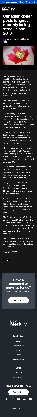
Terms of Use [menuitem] (18, 373)
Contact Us (18, 300)
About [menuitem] (18, 341)
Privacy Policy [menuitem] (18, 377)
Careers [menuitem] (18, 355)
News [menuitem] (18, 350)
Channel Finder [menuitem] (18, 346)
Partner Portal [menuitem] (18, 359)
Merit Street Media (14, 39)
